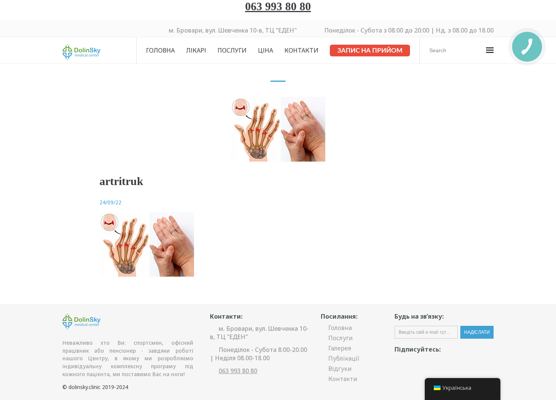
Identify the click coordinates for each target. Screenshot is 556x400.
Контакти (301, 50)
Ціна (265, 50)
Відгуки (340, 368)
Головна (160, 50)
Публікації (343, 358)
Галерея (339, 348)
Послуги (232, 50)
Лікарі (196, 50)
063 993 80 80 (278, 6)
